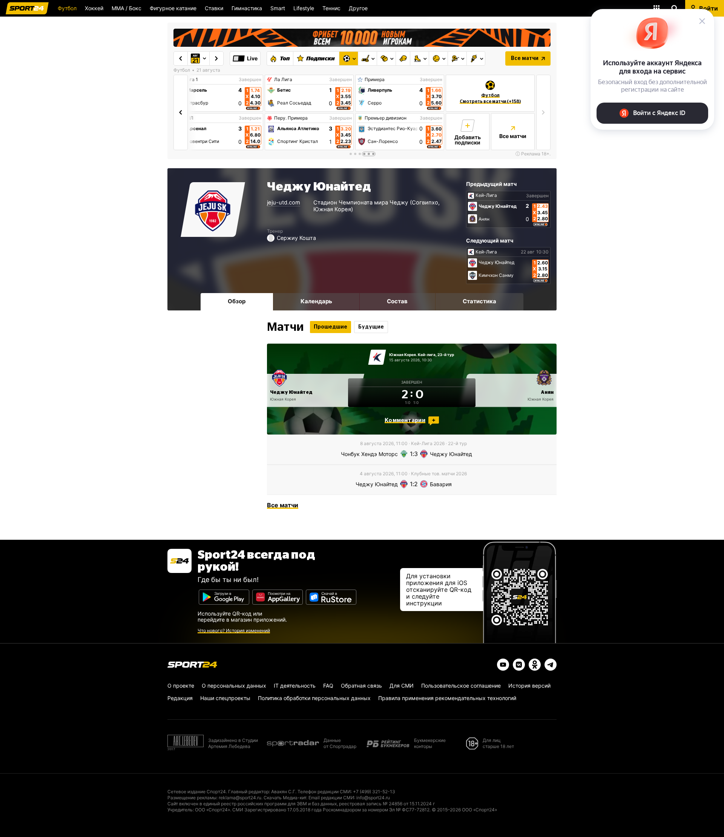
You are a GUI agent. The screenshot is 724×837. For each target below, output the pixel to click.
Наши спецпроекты (225, 698)
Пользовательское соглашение (461, 685)
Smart (277, 8)
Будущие (371, 327)
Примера (375, 79)
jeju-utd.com (283, 202)
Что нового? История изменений (234, 630)
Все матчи (524, 58)
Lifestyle (303, 8)
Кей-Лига (486, 195)
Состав (397, 301)
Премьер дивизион (385, 118)
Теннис (331, 8)
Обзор (236, 301)
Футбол (67, 8)
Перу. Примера (291, 118)
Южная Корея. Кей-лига (412, 354)
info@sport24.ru (373, 797)
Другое (358, 8)
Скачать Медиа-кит (285, 797)
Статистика (479, 301)
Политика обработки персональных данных (314, 698)
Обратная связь (361, 685)
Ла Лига (283, 79)
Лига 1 (191, 79)
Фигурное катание (173, 8)
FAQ (328, 685)
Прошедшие (330, 327)
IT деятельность (295, 685)
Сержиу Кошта (296, 238)
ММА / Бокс (126, 8)
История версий (529, 685)
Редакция (180, 698)
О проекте (180, 685)
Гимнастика (247, 8)
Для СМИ (402, 685)
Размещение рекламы (191, 797)
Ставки (214, 8)
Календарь (316, 301)
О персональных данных (234, 685)
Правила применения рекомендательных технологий (447, 698)
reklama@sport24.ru (240, 797)
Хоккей (94, 8)
